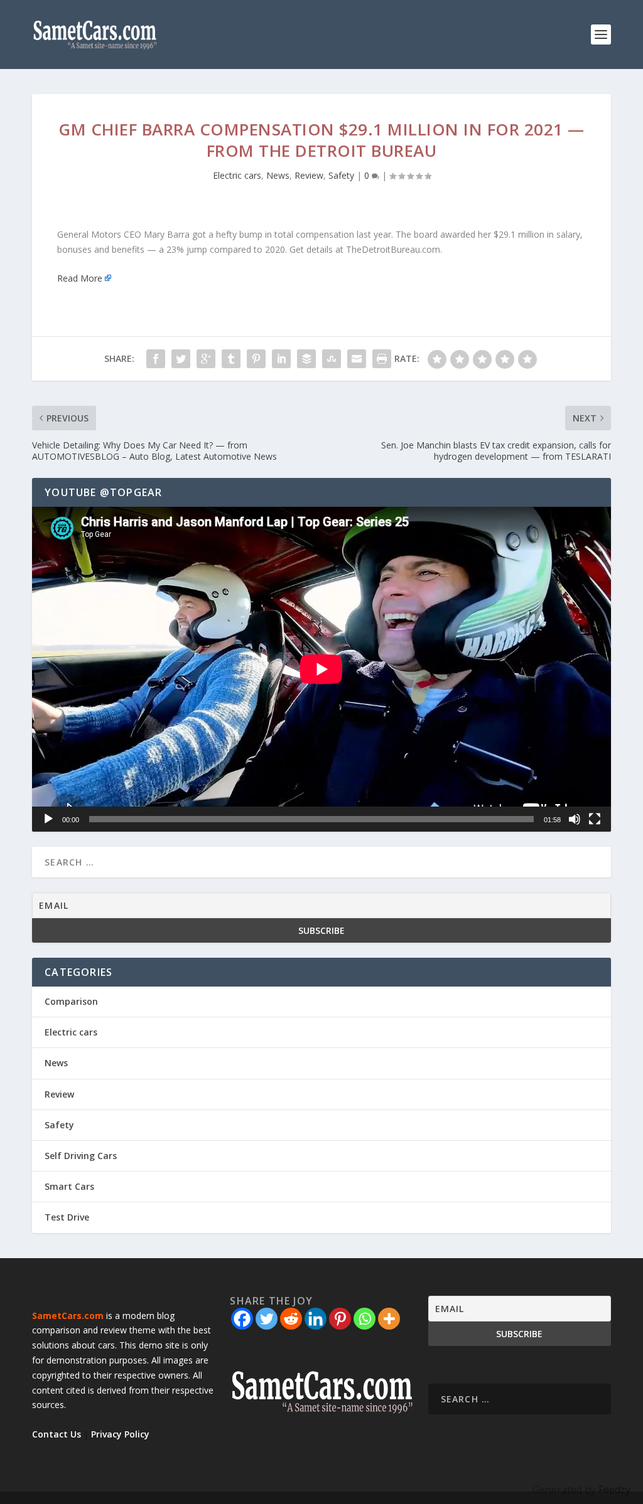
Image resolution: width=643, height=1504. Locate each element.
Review (308, 175)
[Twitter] (267, 1319)
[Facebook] (242, 1319)
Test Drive (67, 1217)
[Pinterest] (340, 1319)
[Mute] (574, 819)
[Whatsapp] (365, 1319)
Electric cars (237, 175)
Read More (79, 278)
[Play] (48, 819)
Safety (341, 175)
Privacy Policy (120, 1434)
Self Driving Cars (81, 1156)
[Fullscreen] (594, 819)
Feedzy (614, 1489)
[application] (321, 669)
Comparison (71, 1001)
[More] (389, 1319)
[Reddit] (291, 1319)
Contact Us (56, 1434)
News (277, 175)
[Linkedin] (316, 1319)
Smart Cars (69, 1186)
